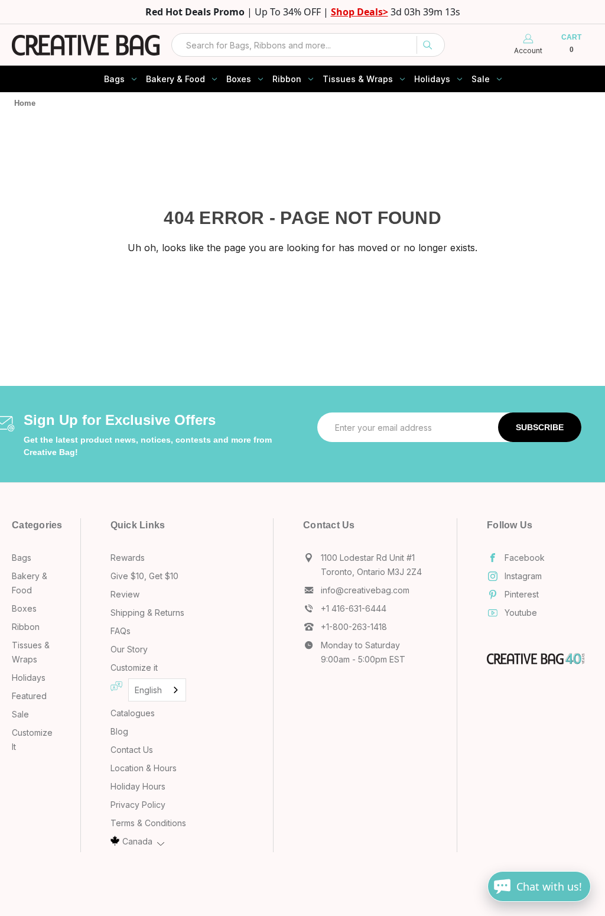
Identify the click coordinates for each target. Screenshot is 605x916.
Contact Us (131, 750)
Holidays (432, 79)
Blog (119, 731)
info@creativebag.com (365, 590)
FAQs (120, 631)
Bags (114, 79)
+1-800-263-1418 (354, 627)
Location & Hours (143, 768)
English (148, 690)
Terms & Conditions (148, 823)
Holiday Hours (137, 786)
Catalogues (132, 713)
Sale (480, 79)
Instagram (523, 576)
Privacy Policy (137, 805)
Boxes (238, 79)
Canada (137, 841)
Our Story (129, 649)
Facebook (525, 558)
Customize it (134, 667)
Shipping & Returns (147, 613)
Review (124, 594)
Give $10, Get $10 (144, 576)
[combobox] (308, 45)
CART (571, 44)
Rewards (127, 558)
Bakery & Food (175, 79)
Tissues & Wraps (358, 79)
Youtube (521, 613)
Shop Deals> (359, 11)
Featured (29, 696)
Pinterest (522, 594)
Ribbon (286, 79)
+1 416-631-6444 (353, 608)
